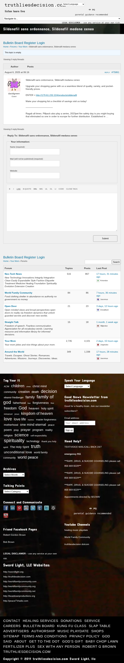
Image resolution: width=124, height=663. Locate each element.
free (52, 403)
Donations (71, 621)
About (20, 641)
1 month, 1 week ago (107, 322)
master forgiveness (46, 419)
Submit (105, 238)
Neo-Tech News (13, 274)
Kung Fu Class (71, 626)
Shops (97, 631)
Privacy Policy (84, 636)
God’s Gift (72, 641)
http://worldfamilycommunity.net (19, 591)
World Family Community (18, 292)
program (37, 430)
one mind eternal (33, 424)
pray (16, 430)
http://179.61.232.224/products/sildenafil (56, 95)
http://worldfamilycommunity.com (19, 581)
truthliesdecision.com (27, 651)
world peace (28, 457)
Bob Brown (8, 542)
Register (30, 43)
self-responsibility (39, 435)
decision (49, 391)
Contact (11, 621)
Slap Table (100, 626)
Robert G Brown (99, 646)
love (8, 419)
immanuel (8, 414)
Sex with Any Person (58, 646)
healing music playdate (76, 530)
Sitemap (11, 636)
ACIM (6, 386)
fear (29, 403)
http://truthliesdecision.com (17, 576)
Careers (12, 626)
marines (31, 420)
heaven (34, 408)
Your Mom (22, 47)
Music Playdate (73, 631)
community (10, 391)
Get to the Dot (44, 641)
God (23, 408)
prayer (26, 430)
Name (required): (17, 147)
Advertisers (16, 631)
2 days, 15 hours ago (107, 341)
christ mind (40, 386)
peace (51, 425)
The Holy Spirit (19, 447)
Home (6, 47)
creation (24, 391)
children (17, 386)
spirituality (14, 440)
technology (33, 441)
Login (41, 43)
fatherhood (19, 402)
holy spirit (47, 408)
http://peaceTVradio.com (15, 600)
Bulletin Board (13, 43)
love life (20, 419)
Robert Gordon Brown (14, 535)
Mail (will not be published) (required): (26, 159)
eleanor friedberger (14, 397)
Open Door (11, 306)
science (22, 435)
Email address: (72, 418)
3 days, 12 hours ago (107, 306)
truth (35, 446)
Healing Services (40, 621)
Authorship (43, 631)
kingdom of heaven (37, 413)
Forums (13, 47)
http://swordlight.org (13, 571)
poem (8, 430)
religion (8, 435)
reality (49, 430)
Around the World (14, 351)
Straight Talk (12, 322)
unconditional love (18, 452)
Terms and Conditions (44, 636)
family (30, 397)
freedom (10, 408)
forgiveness (41, 402)
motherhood (11, 424)
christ (28, 387)
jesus (17, 414)
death (35, 391)
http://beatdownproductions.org (19, 596)
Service (92, 621)
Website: (14, 171)
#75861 (115, 72)
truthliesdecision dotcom (76, 544)
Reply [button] (107, 72)
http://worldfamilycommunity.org (19, 586)
